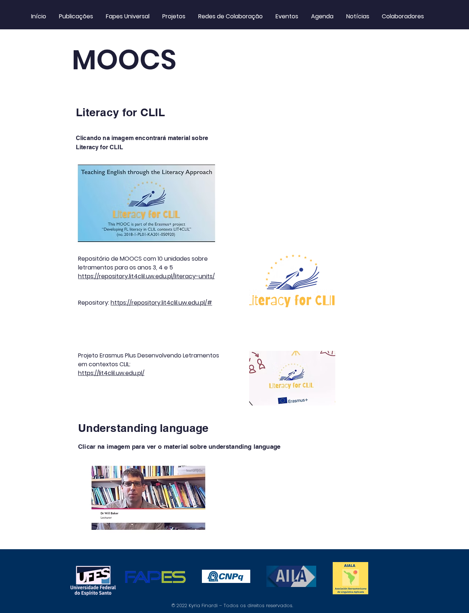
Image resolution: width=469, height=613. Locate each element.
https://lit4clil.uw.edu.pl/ (111, 373)
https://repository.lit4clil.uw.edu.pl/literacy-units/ (146, 276)
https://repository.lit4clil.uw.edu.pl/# (161, 302)
